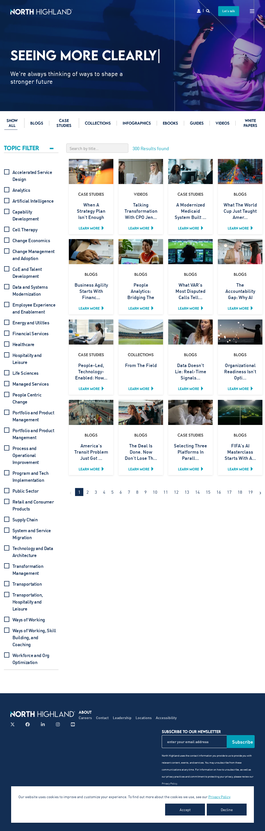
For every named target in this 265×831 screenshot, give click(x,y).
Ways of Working (28, 619)
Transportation (27, 584)
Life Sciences (25, 373)
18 (240, 492)
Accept (185, 809)
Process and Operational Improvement (25, 455)
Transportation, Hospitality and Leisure (27, 602)
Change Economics (31, 240)
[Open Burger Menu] (252, 11)
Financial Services (30, 333)
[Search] (208, 10)
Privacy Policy (219, 796)
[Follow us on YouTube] (71, 724)
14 (197, 492)
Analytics (21, 190)
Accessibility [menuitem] (166, 717)
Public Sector (25, 491)
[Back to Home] (41, 11)
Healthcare (23, 344)
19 (250, 492)
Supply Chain (25, 519)
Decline (227, 809)
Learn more (89, 228)
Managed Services (30, 384)
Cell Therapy (24, 229)
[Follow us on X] (14, 724)
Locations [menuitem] (144, 717)
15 (208, 492)
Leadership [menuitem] (122, 717)
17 (229, 492)
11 (165, 492)
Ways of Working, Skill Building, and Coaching (34, 637)
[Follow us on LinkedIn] (43, 724)
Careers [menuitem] (85, 717)
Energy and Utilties (30, 322)
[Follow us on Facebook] (27, 724)
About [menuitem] (85, 712)
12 (176, 492)
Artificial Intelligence (33, 201)
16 (218, 492)
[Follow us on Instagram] (58, 724)
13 (187, 492)
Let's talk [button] (228, 11)
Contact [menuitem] (102, 717)
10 (155, 492)
